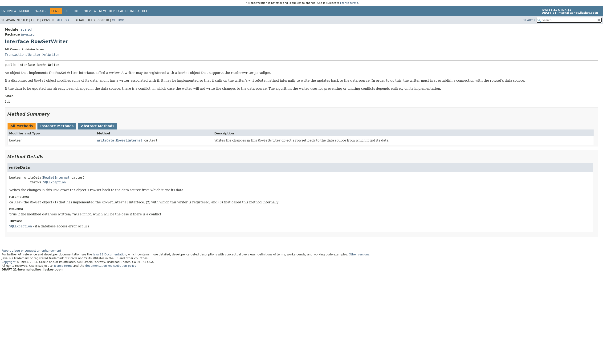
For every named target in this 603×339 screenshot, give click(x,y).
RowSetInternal (129, 140)
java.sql (26, 29)
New (102, 11)
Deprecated (118, 11)
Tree (77, 11)
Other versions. (359, 254)
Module (25, 11)
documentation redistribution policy (110, 265)
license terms (349, 2)
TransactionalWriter (23, 54)
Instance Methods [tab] (56, 126)
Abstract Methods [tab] (97, 126)
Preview (89, 11)
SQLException (54, 182)
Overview (8, 11)
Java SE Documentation (109, 254)
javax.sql (28, 34)
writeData (105, 140)
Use (67, 11)
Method (63, 20)
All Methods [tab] (21, 126)
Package (40, 11)
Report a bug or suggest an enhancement (31, 250)
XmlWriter (50, 54)
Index (134, 11)
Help (145, 11)
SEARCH (529, 20)
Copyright (9, 262)
